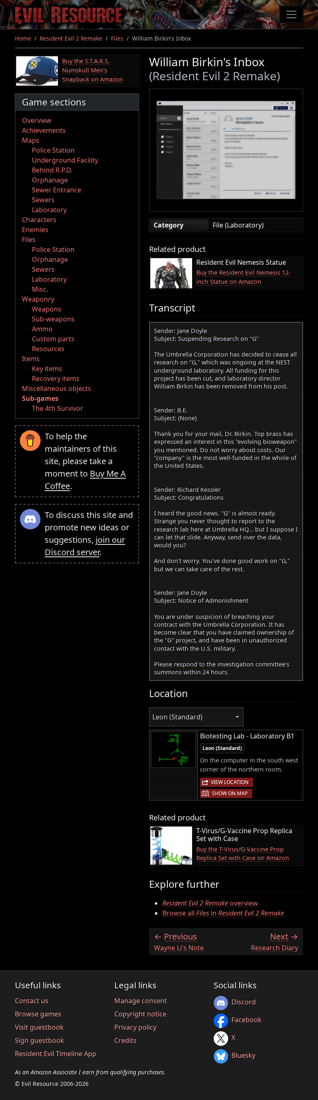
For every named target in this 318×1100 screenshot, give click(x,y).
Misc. (40, 289)
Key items (47, 368)
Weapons (46, 309)
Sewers (43, 199)
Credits (125, 1040)
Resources (48, 348)
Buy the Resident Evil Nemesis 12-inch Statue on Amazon (243, 276)
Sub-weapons (53, 319)
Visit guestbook (39, 1027)
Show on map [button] (230, 793)
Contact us (31, 1000)
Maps (30, 140)
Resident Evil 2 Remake (71, 38)
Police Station (53, 150)
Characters (39, 219)
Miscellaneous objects (56, 388)
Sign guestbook (39, 1040)
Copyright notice (140, 1014)
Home (23, 38)
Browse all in (223, 913)
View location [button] (229, 782)
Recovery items (56, 378)
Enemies (35, 229)
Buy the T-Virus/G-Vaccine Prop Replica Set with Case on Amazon (242, 853)
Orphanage (50, 180)
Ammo (42, 328)
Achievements (44, 130)
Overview (36, 120)
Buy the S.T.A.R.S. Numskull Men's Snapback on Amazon (92, 70)
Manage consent (140, 1000)
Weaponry (38, 299)
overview (210, 903)
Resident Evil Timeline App (55, 1053)
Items (31, 358)
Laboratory (49, 209)
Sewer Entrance (56, 189)
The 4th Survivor (57, 408)
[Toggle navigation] (291, 14)
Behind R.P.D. (52, 170)
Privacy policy (135, 1027)
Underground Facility (65, 160)
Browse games (38, 1014)
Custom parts (53, 338)
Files (117, 38)
